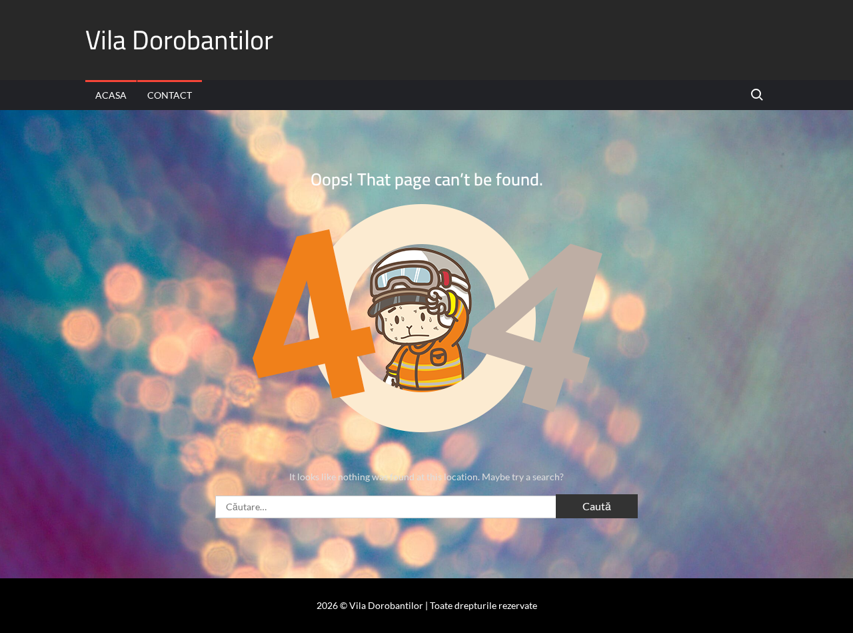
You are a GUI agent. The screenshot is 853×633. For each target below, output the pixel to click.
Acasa (111, 95)
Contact (169, 95)
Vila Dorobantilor (179, 40)
